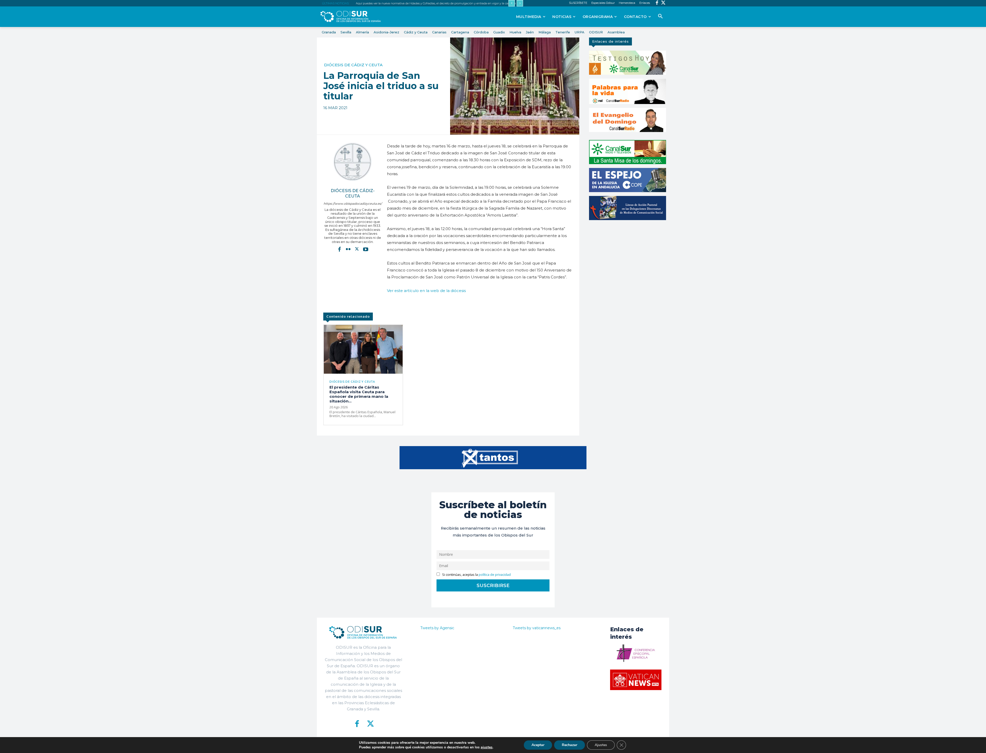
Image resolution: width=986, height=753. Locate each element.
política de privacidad (495, 574)
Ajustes (601, 744)
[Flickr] (348, 249)
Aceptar (538, 744)
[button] (660, 16)
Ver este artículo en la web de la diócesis (426, 290)
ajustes (486, 747)
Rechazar (569, 744)
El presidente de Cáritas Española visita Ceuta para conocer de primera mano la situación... (358, 394)
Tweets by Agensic (437, 628)
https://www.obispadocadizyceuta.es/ (353, 203)
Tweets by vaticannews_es (537, 628)
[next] (520, 3)
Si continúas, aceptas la (476, 574)
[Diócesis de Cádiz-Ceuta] (352, 162)
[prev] (511, 3)
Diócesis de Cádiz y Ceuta (353, 65)
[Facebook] (657, 3)
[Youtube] (365, 249)
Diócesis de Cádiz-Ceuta (353, 193)
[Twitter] (663, 3)
